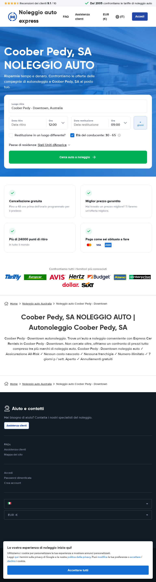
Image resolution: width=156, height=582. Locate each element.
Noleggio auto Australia (37, 303)
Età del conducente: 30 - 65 (96, 135)
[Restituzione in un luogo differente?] (11, 135)
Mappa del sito (13, 454)
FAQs (7, 444)
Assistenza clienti (82, 16)
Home (14, 303)
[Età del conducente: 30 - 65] (72, 135)
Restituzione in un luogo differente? (40, 135)
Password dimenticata (17, 478)
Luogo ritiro (18, 104)
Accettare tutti (78, 570)
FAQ (66, 16)
